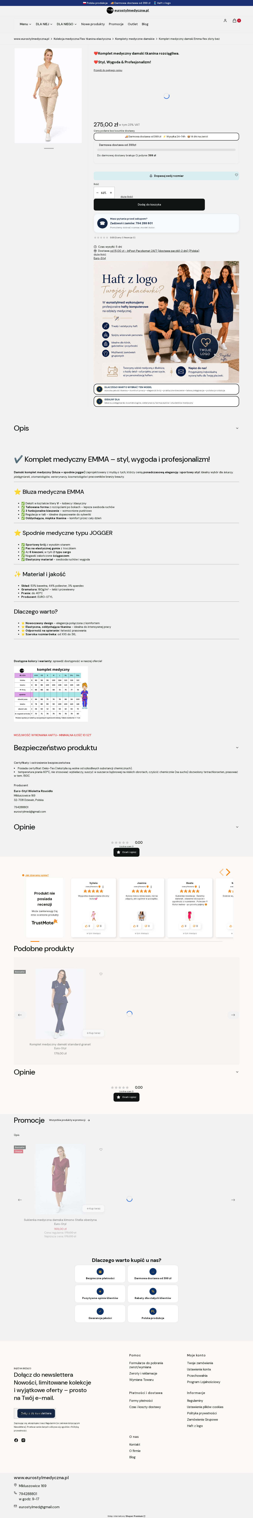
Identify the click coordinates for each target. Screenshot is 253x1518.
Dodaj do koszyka (149, 204)
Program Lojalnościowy (203, 1382)
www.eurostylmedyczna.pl (31, 39)
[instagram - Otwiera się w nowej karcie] (23, 1440)
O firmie (135, 1451)
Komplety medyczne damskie (134, 39)
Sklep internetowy (125, 1516)
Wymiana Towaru (141, 1380)
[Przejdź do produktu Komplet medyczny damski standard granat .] (60, 1003)
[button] (227, 872)
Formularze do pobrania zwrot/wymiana (146, 1365)
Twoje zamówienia (200, 1363)
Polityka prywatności (202, 1413)
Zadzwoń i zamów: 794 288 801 (131, 223)
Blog (132, 1457)
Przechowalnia (197, 1376)
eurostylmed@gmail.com (30, 812)
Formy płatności (141, 1401)
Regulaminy (195, 1401)
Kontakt (134, 1444)
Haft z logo (195, 1426)
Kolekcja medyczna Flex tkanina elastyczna (82, 39)
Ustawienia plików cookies (205, 1407)
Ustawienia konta (199, 1369)
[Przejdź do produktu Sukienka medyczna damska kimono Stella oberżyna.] (60, 1179)
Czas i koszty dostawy (145, 1407)
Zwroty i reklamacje (143, 1373)
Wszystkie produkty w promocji (67, 1120)
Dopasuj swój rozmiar (166, 175)
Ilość (96, 184)
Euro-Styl (100, 258)
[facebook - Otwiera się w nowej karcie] (16, 1440)
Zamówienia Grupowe (202, 1419)
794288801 (21, 807)
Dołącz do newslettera (36, 1413)
